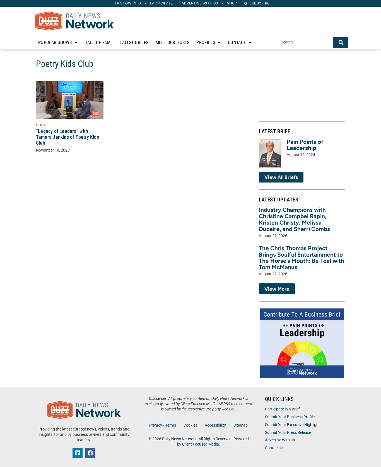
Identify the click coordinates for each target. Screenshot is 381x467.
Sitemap (240, 425)
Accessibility (215, 425)
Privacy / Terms (162, 425)
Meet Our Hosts (173, 42)
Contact (237, 42)
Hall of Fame (99, 42)
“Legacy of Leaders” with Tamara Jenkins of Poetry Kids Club (67, 137)
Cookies (190, 425)
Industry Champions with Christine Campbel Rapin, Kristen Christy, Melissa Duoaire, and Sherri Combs (294, 219)
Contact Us (274, 448)
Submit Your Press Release (288, 432)
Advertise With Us (280, 440)
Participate (161, 3)
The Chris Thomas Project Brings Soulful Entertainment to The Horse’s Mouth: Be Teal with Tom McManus (301, 258)
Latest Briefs (134, 42)
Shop (232, 3)
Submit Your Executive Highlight (292, 424)
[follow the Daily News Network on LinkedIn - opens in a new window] (78, 453)
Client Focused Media (200, 444)
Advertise (200, 3)
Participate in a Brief (282, 409)
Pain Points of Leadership (305, 145)
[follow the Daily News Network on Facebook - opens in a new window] (90, 453)
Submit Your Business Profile (290, 417)
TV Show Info (128, 3)
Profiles (205, 42)
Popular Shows (55, 42)
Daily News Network (179, 439)
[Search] (340, 42)
